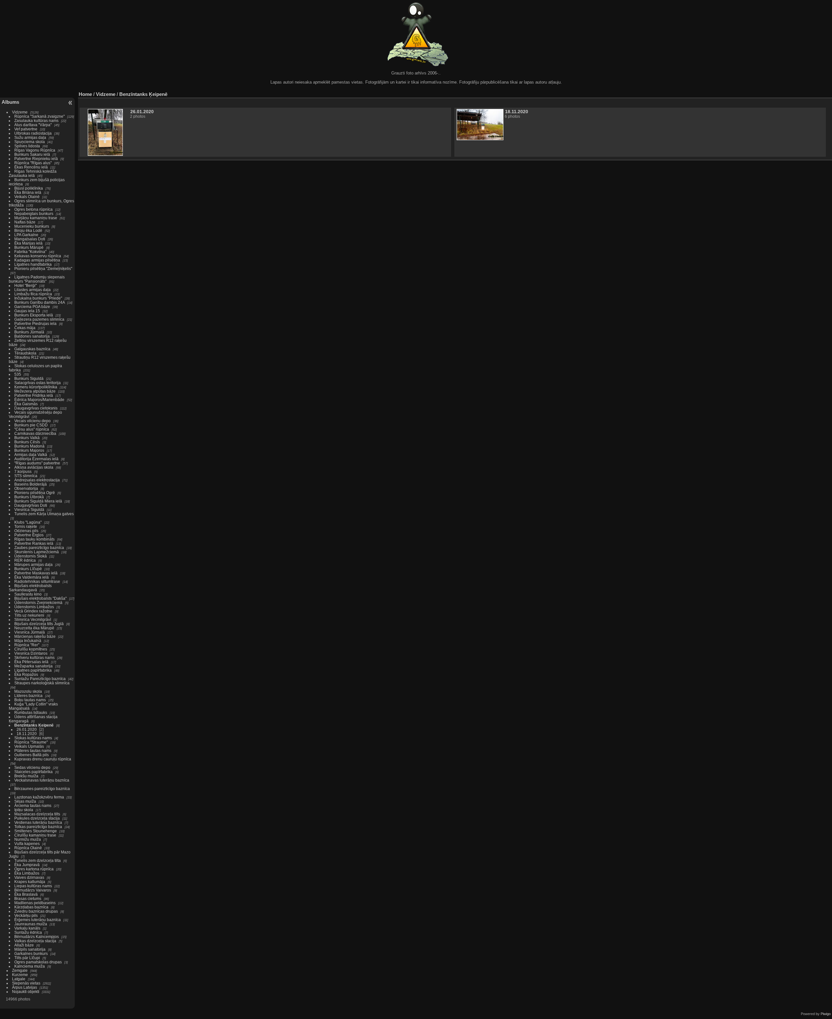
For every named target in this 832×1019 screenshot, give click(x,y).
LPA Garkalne (26, 235)
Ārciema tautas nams (32, 805)
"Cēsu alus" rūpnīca (31, 429)
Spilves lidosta (27, 146)
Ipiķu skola (23, 810)
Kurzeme (20, 974)
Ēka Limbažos (26, 873)
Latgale (18, 979)
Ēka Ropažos (26, 674)
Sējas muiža (25, 801)
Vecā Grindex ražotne (33, 611)
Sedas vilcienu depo (32, 767)
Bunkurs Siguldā (29, 378)
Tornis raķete (25, 526)
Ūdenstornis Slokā (30, 556)
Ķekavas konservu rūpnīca (37, 256)
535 (17, 374)
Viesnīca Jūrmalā (29, 632)
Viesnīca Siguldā (29, 509)
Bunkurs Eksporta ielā (33, 315)
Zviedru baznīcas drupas (36, 911)
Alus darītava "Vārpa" (33, 125)
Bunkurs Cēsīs (27, 442)
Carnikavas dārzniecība (35, 433)
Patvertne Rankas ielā (33, 543)
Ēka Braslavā (26, 894)
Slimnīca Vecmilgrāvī (32, 619)
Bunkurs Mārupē (29, 247)
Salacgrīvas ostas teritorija (37, 383)
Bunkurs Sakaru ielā (32, 154)
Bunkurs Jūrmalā (29, 332)
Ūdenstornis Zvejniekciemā (38, 602)
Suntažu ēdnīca (28, 932)
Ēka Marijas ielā (28, 243)
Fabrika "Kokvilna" (30, 251)
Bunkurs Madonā (29, 446)
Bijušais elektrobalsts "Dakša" (40, 598)
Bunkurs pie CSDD (31, 425)
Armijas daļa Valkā (30, 454)
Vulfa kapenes (27, 843)
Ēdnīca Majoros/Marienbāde (39, 399)
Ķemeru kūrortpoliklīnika (35, 387)
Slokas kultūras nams (33, 738)
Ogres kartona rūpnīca (34, 869)
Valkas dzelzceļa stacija (35, 941)
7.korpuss (23, 471)
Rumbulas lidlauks (30, 712)
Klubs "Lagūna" (28, 522)
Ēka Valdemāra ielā (31, 577)
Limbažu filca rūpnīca (33, 294)
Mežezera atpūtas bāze (35, 391)
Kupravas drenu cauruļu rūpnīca (42, 759)
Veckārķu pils (26, 915)
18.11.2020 (27, 733)
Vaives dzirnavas (29, 877)
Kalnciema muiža (29, 966)
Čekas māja (24, 328)
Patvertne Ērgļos (29, 535)
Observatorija (26, 488)
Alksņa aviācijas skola (33, 467)
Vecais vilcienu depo (32, 421)
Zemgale (20, 970)
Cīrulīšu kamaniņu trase (35, 835)
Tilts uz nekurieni (29, 615)
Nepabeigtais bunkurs (33, 213)
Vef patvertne (25, 129)
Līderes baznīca (28, 695)
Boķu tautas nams (30, 700)
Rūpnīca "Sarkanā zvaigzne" (39, 116)
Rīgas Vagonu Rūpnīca (34, 150)
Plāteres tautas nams (32, 750)
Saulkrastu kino (28, 594)
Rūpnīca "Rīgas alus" (33, 163)
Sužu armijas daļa (30, 137)
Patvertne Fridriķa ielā (33, 395)
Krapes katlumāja (29, 881)
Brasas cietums (27, 898)
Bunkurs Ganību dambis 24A (39, 302)
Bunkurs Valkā (27, 438)
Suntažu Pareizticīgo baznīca (40, 679)
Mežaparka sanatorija (33, 666)
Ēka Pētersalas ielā (31, 662)
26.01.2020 (27, 729)
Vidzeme (20, 112)
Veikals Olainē (27, 196)
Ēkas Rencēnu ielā (31, 167)
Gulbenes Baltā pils (31, 755)
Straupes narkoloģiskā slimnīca (42, 683)
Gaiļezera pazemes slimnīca (39, 319)
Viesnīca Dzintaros (30, 653)
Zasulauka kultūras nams (36, 120)
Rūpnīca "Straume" (31, 742)
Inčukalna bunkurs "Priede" (38, 298)
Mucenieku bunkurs (31, 226)
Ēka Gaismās (26, 404)
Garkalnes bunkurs (31, 953)
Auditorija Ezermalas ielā (36, 459)
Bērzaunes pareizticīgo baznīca (42, 788)
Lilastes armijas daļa (32, 290)
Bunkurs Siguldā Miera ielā (38, 501)
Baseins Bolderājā (30, 484)
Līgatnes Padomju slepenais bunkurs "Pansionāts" (37, 279)
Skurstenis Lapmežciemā (36, 552)
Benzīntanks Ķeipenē (34, 725)
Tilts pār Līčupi (27, 958)
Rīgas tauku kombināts (34, 539)
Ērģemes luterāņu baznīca (37, 920)
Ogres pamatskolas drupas (38, 962)
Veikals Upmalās (29, 746)
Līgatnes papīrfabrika (33, 670)
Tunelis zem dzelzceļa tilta (37, 860)
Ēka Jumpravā (27, 865)
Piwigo (826, 1014)
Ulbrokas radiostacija (33, 133)
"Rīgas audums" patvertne (37, 463)
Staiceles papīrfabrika (33, 772)
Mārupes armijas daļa (33, 564)
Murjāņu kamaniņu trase (35, 218)
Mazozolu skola (28, 691)
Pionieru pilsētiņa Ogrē (34, 492)
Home (85, 94)
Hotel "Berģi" (25, 285)
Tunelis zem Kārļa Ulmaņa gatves (44, 514)
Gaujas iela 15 (27, 311)
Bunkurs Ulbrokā (29, 497)
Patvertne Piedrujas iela (35, 323)
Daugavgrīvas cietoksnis (36, 408)
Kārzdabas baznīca (31, 907)
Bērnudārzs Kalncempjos (36, 936)
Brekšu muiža (26, 776)
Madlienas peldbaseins (35, 903)
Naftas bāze (24, 222)
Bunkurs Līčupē (28, 569)
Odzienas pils (26, 531)
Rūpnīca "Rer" (26, 645)
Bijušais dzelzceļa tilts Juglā (39, 624)
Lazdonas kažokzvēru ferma (39, 797)
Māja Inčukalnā (27, 640)
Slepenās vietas (26, 983)
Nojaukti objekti (25, 991)
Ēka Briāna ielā (27, 192)
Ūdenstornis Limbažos (34, 607)
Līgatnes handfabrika (33, 264)
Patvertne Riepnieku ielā (36, 158)
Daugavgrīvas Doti (30, 505)
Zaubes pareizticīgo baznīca (39, 547)
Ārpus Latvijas (24, 987)
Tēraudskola (25, 353)
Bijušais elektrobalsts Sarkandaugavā (30, 587)
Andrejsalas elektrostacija (37, 480)
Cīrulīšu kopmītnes (30, 649)
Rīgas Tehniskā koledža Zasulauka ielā (33, 173)
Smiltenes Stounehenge (35, 831)
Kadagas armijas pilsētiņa (37, 260)
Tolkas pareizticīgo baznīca (38, 827)
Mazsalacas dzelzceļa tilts (37, 814)
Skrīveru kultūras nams (34, 657)
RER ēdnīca (25, 560)
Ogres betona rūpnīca (33, 209)
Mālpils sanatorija (30, 949)
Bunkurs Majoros (29, 450)
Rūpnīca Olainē (28, 848)
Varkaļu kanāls (27, 928)
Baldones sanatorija (32, 336)
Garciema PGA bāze (32, 306)
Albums (10, 102)
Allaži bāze (24, 945)
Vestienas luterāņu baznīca (38, 822)
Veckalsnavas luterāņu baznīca (41, 780)
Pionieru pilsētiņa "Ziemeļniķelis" (43, 268)
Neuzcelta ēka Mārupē (34, 628)
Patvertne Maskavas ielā (36, 573)
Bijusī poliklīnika (28, 188)
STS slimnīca (25, 476)
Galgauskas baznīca (32, 349)
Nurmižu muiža (27, 839)
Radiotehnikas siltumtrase (37, 581)
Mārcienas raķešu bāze (35, 636)
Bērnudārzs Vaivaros (32, 890)
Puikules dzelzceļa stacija (37, 818)
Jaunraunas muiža (30, 924)
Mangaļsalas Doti (29, 239)
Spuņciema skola (29, 142)
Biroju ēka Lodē (28, 230)
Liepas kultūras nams (33, 886)
